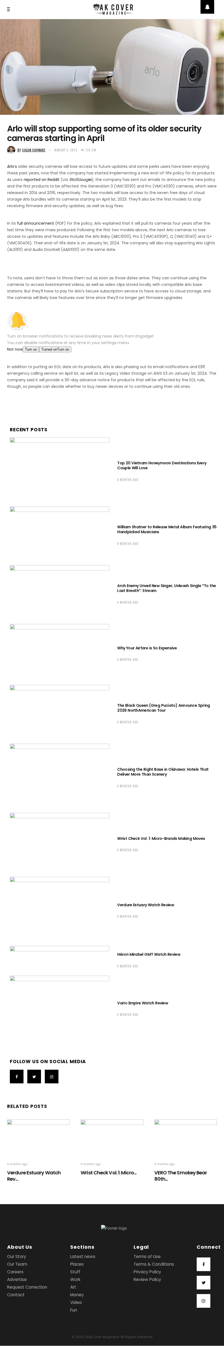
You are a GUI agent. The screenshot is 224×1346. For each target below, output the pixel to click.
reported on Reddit (42, 179)
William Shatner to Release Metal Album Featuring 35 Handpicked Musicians (166, 529)
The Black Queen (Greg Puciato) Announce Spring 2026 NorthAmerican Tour (163, 708)
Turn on (31, 349)
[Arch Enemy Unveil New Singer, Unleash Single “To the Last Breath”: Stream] (59, 593)
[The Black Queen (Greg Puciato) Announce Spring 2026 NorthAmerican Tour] (59, 713)
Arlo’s (12, 166)
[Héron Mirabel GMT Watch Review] (59, 959)
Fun (73, 1310)
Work (75, 1280)
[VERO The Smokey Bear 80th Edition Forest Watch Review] (185, 1137)
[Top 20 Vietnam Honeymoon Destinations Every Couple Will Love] (59, 470)
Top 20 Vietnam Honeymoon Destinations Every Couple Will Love (161, 465)
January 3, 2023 (65, 150)
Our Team (17, 1264)
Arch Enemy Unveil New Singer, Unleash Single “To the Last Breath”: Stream (166, 588)
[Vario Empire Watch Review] (59, 1008)
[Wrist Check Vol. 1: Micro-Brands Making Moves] (59, 843)
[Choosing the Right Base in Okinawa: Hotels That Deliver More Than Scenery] (59, 777)
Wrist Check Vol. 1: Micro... (108, 1172)
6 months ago (127, 479)
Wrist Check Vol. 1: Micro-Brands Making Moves (161, 838)
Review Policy (147, 1280)
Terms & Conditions (154, 1264)
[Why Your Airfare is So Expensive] (59, 653)
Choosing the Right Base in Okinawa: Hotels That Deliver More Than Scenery (162, 772)
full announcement (35, 223)
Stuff (75, 1272)
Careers (15, 1272)
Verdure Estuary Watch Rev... (34, 1175)
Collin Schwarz (31, 150)
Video (76, 1303)
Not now (15, 349)
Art (73, 1287)
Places (77, 1264)
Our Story (16, 1257)
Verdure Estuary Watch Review (145, 905)
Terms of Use (147, 1257)
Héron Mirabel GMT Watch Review (148, 954)
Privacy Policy (147, 1272)
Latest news (82, 1257)
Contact (16, 1295)
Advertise (17, 1280)
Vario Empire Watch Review (142, 1003)
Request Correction (27, 1287)
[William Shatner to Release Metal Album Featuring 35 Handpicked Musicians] (59, 534)
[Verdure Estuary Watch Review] (59, 910)
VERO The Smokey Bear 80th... (180, 1175)
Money (77, 1295)
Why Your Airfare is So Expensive (147, 648)
